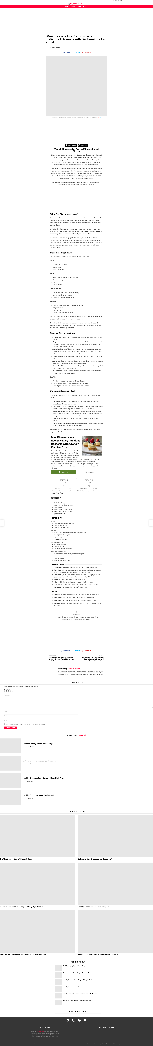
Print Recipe (83, 145)
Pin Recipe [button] (90, 472)
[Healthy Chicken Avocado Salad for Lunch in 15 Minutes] (37, 931)
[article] (76, 290)
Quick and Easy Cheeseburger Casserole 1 (40, 761)
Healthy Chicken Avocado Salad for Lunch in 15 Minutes (23, 954)
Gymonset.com (40, 1031)
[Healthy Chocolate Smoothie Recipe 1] (10, 797)
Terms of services (106, 1044)
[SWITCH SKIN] (119, 6)
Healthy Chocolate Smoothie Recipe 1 (38, 795)
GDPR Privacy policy (117, 1044)
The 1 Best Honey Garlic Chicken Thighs (38, 744)
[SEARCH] (121, 6)
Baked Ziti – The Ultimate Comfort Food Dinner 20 (98, 954)
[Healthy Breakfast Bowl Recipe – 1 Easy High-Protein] (10, 780)
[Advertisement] (76, 20)
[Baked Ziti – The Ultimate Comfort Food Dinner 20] (115, 931)
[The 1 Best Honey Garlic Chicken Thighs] (10, 745)
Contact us (89, 1044)
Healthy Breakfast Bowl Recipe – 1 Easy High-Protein (44, 778)
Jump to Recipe (72, 145)
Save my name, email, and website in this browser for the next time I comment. (25, 724)
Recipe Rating (7, 689)
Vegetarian (82, 6)
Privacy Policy (97, 1044)
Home (67, 6)
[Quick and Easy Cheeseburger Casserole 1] (10, 763)
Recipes (73, 6)
